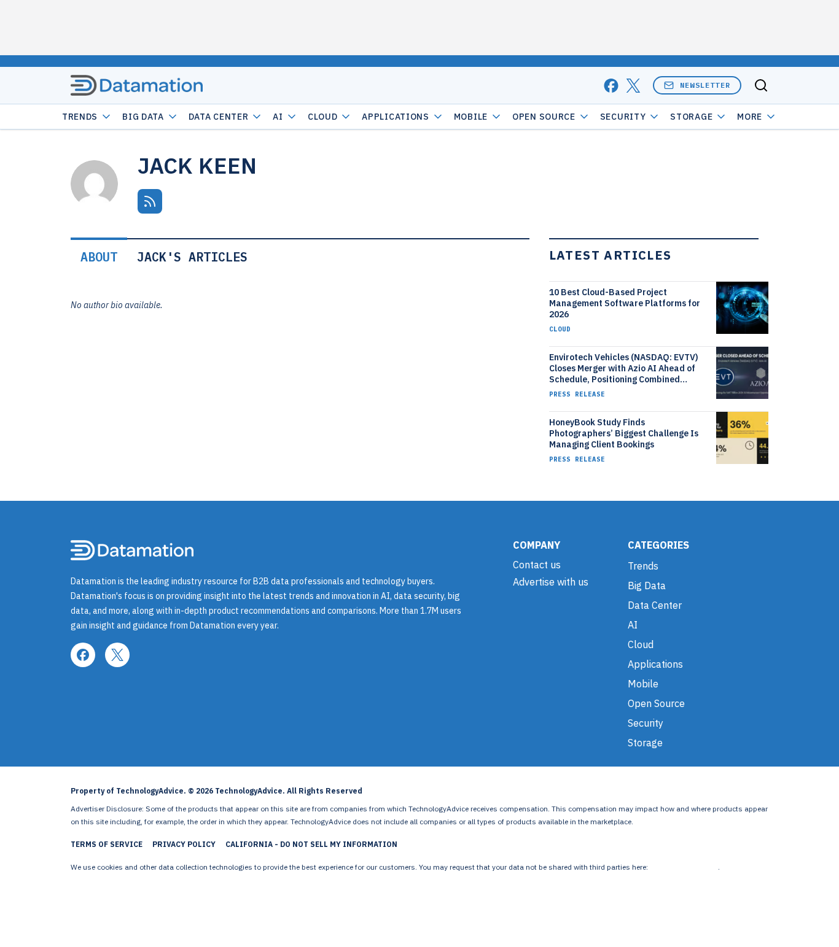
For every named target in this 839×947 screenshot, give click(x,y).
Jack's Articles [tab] (192, 257)
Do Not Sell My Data (684, 867)
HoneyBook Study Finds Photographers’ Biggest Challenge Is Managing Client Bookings (623, 433)
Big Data (143, 116)
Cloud (323, 116)
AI (278, 116)
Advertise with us (550, 582)
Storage (691, 116)
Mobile (471, 116)
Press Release (577, 394)
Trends (80, 116)
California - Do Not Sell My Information (311, 844)
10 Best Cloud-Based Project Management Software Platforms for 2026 (624, 303)
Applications (395, 116)
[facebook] (611, 86)
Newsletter (705, 85)
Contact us (537, 565)
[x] (633, 86)
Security (623, 116)
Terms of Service (106, 844)
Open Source (544, 116)
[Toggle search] (761, 85)
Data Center (219, 116)
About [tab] (98, 257)
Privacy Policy (184, 844)
